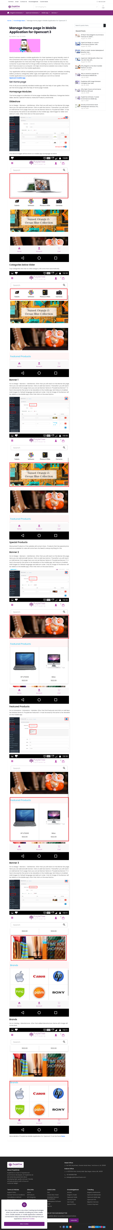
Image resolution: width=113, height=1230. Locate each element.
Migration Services (92, 1202)
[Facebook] (63, 1227)
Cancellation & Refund (14, 1197)
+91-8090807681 (71, 1175)
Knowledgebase (33, 1)
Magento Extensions (16, 13)
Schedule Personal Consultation (53, 1198)
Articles (69, 1192)
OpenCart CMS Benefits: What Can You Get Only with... (92, 59)
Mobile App (45, 13)
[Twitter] (60, 1227)
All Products (30, 1195)
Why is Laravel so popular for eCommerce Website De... (90, 74)
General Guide (71, 1199)
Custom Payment (92, 1204)
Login (48, 1204)
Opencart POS (91, 1199)
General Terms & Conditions (16, 1195)
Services (54, 13)
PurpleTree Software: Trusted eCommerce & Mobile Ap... (90, 98)
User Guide (70, 1202)
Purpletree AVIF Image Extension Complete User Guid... (91, 82)
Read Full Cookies (29, 1219)
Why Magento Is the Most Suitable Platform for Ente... (91, 67)
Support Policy (11, 1192)
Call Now (11, 1)
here (63, 1136)
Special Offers (71, 1204)
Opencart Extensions (32, 13)
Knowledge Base (19, 21)
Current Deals (44, 1)
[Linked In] (67, 1227)
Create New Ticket (53, 1195)
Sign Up (49, 1206)
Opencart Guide (72, 1197)
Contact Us (23, 1)
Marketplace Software (54, 1201)
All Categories (31, 1197)
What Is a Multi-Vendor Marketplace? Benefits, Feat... (92, 51)
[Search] (97, 7)
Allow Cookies (24, 1224)
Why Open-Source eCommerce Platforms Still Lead (91, 90)
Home (8, 12)
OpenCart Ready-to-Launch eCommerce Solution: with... (90, 43)
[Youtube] (70, 1227)
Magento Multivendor (93, 1192)
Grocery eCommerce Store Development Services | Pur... (90, 105)
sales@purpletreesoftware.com (76, 1177)
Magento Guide (72, 1195)
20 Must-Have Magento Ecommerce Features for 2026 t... (92, 36)
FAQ (48, 1192)
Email (16, 1)
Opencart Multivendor (94, 1195)
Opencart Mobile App (93, 1197)
